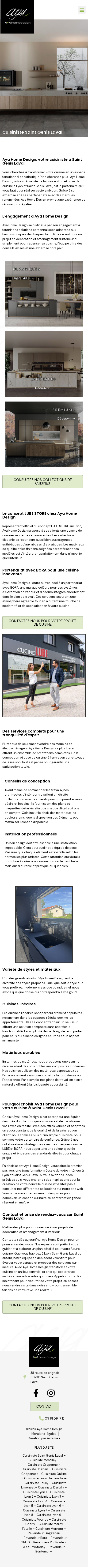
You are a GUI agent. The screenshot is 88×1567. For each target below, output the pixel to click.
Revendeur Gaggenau (44, 1533)
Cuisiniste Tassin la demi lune (45, 1478)
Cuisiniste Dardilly (51, 1487)
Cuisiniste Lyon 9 (49, 1515)
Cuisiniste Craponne (43, 1465)
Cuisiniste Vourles (35, 1520)
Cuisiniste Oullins (54, 1474)
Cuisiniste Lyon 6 (49, 1506)
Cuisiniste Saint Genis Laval (43, 1456)
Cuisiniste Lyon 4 (35, 1501)
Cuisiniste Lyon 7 (35, 1510)
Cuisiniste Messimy (42, 1460)
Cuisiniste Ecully (36, 1483)
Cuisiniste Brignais (35, 1469)
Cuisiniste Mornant (49, 1529)
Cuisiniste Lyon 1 (35, 1492)
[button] (82, 10)
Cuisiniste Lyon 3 (49, 1497)
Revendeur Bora (35, 1538)
